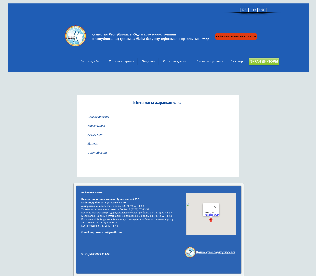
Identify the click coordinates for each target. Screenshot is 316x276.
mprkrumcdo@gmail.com (106, 232)
